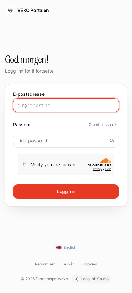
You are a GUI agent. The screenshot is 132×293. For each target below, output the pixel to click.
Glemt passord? (102, 124)
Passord (22, 124)
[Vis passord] (112, 141)
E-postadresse (29, 94)
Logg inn (66, 191)
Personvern (45, 264)
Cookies (89, 264)
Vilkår (69, 264)
